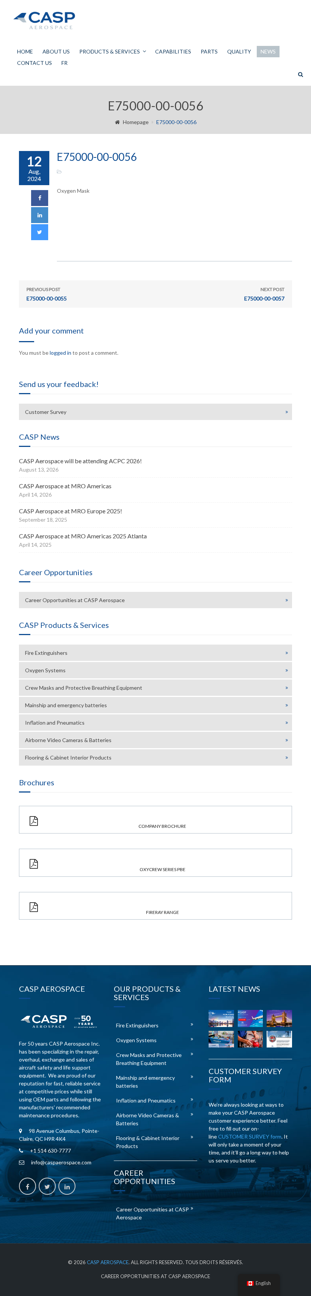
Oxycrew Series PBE (162, 869)
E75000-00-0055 (47, 294)
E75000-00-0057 (264, 294)
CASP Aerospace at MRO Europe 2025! (70, 510)
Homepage (136, 122)
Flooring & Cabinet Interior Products (68, 757)
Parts (209, 51)
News (268, 51)
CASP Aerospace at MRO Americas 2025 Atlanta (83, 535)
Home (25, 51)
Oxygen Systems (45, 670)
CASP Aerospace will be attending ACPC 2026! (80, 460)
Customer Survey (45, 412)
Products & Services (109, 51)
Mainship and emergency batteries (66, 705)
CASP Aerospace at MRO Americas (65, 485)
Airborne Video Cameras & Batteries (68, 740)
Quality (239, 51)
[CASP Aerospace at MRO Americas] (250, 1018)
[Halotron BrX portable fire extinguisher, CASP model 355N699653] (279, 1039)
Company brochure (162, 826)
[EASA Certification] (250, 1039)
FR (64, 63)
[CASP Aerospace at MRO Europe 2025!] (279, 1018)
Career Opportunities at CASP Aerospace (75, 600)
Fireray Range (162, 912)
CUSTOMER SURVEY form (249, 1136)
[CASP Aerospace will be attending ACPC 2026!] (221, 1018)
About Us (56, 51)
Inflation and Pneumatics (55, 722)
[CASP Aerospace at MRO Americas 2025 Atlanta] (221, 1039)
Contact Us (34, 63)
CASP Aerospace (108, 1262)
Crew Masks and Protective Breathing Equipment (83, 687)
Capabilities (173, 51)
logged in (60, 352)
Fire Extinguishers (46, 653)
